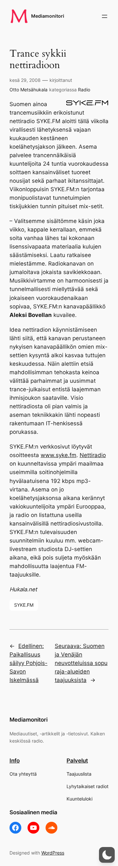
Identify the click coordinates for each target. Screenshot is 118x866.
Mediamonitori (47, 16)
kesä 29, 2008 (25, 80)
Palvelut (77, 760)
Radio (84, 89)
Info (15, 760)
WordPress (52, 853)
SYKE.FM (23, 605)
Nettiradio (93, 455)
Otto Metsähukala (29, 89)
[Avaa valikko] (104, 16)
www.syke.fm (58, 455)
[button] (107, 855)
